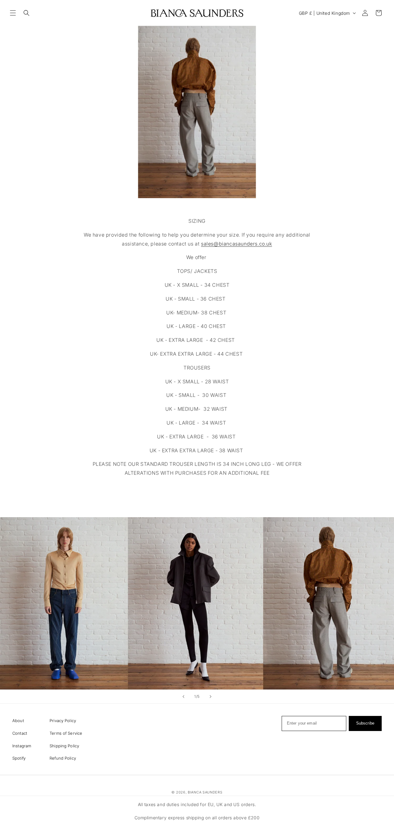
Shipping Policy (64, 745)
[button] (13, 13)
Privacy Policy (63, 720)
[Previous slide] (183, 696)
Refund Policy (63, 758)
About (18, 720)
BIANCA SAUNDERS (205, 792)
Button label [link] (197, 492)
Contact (19, 733)
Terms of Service (66, 733)
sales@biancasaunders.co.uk (236, 244)
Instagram (21, 745)
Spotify (19, 758)
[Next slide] (210, 696)
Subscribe (365, 723)
